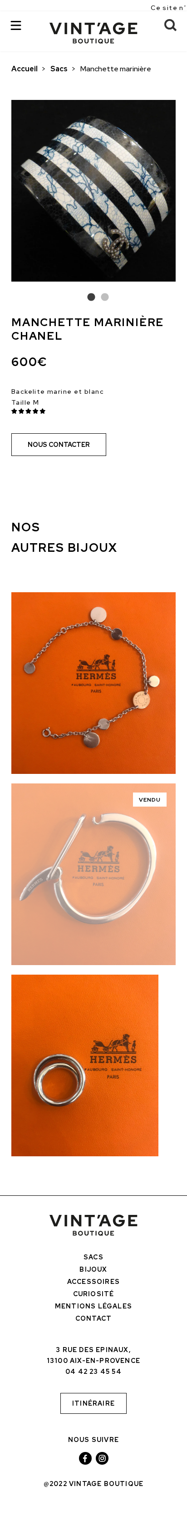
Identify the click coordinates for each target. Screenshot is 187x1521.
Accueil (24, 69)
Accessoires (93, 1282)
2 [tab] (100, 297)
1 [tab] (86, 297)
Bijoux (93, 1269)
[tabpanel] (93, 191)
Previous (4, 193)
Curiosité (93, 1294)
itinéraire (93, 1403)
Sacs (59, 69)
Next (182, 193)
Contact (93, 1318)
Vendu (150, 799)
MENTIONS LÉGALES (93, 1306)
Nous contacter (59, 445)
